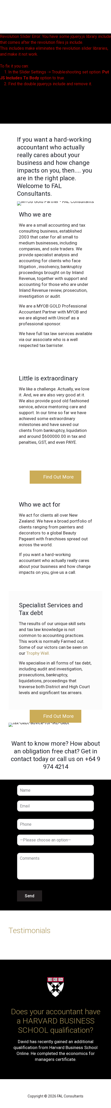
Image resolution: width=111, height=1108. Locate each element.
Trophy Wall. (38, 653)
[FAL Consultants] (46, 18)
